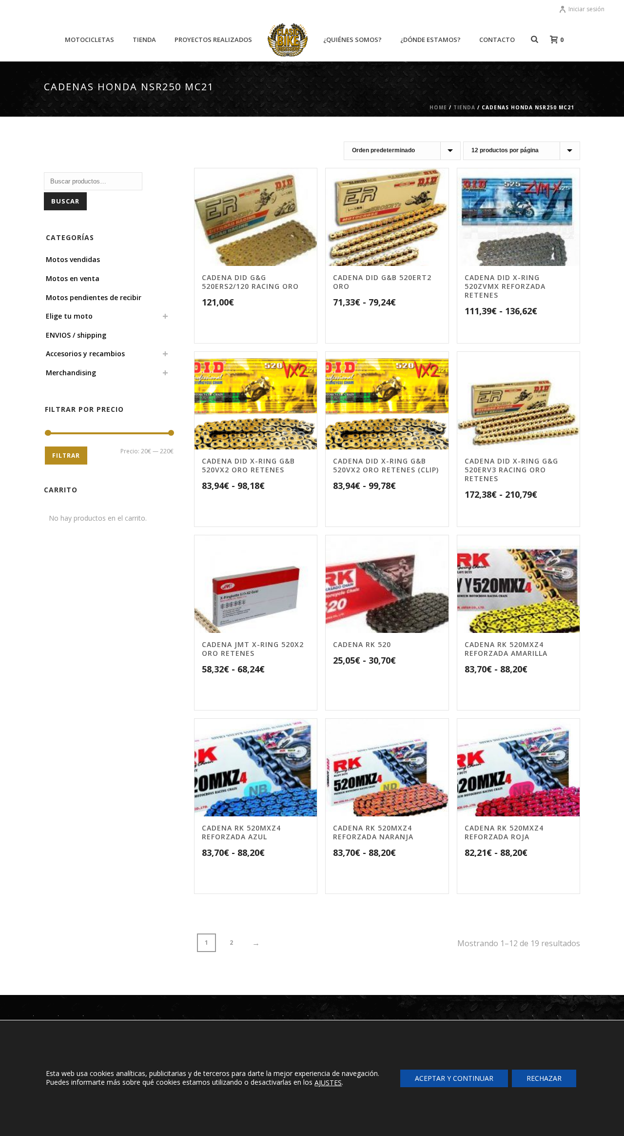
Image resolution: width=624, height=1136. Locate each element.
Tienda (144, 39)
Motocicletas (89, 39)
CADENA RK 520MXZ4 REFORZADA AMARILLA (506, 649)
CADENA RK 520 (362, 644)
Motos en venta (72, 278)
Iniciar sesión (586, 9)
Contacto (497, 39)
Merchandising (71, 372)
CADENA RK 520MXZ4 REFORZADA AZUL (241, 832)
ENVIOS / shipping (76, 335)
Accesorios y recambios (85, 353)
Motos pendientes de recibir (93, 297)
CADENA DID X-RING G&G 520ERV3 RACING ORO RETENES (511, 469)
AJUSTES (328, 1082)
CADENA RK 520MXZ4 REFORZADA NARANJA (373, 832)
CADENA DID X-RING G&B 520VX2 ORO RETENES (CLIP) (386, 465)
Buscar (65, 201)
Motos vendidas (73, 259)
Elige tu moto (69, 316)
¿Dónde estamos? (430, 39)
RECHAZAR (544, 1077)
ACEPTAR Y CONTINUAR (454, 1077)
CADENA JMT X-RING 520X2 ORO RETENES (253, 649)
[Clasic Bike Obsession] (287, 40)
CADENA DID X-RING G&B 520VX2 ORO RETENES (248, 465)
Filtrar (66, 455)
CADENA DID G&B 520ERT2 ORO (382, 282)
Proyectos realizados (213, 39)
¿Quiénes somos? (352, 39)
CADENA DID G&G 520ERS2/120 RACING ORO (250, 282)
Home (438, 107)
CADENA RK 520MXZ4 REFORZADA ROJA (504, 832)
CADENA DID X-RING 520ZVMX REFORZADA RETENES (505, 286)
